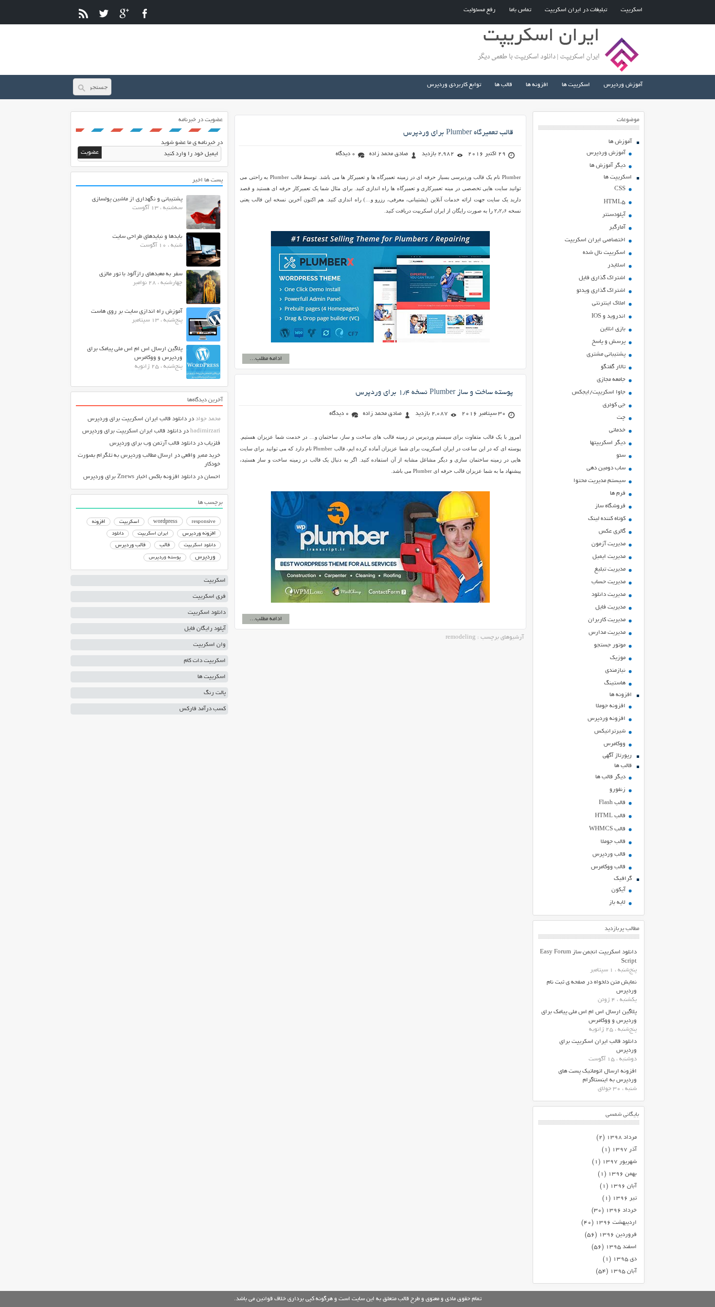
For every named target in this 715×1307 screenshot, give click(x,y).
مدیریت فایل (610, 607)
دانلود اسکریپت (199, 545)
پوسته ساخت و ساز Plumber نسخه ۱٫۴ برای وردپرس (434, 392)
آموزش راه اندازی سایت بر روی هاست (136, 311)
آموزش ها (620, 142)
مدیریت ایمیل (609, 557)
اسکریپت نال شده (604, 253)
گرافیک (623, 879)
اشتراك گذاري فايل (602, 278)
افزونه (98, 522)
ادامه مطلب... (266, 359)
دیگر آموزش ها (608, 165)
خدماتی (617, 430)
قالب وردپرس (609, 854)
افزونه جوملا (611, 706)
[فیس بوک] (144, 13)
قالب (165, 545)
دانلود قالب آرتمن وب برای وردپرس (152, 443)
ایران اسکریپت (153, 534)
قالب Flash (612, 803)
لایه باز (617, 902)
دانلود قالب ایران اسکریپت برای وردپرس (137, 419)
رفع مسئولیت (480, 10)
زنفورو (617, 790)
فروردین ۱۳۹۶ (618, 1235)
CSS (620, 189)
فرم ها (618, 493)
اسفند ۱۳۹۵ (621, 1247)
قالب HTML (610, 816)
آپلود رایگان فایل (205, 629)
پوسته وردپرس (165, 557)
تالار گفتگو (613, 367)
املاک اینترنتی (609, 303)
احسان (212, 477)
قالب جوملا (613, 842)
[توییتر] (103, 13)
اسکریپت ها (576, 85)
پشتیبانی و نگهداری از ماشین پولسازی (137, 199)
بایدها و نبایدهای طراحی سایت (147, 236)
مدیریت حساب (608, 582)
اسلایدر (617, 265)
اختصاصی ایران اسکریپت (595, 240)
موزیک (618, 658)
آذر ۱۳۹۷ (624, 1149)
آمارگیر (617, 227)
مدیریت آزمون (608, 544)
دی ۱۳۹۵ (625, 1259)
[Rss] (83, 13)
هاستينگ (615, 683)
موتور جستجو (610, 645)
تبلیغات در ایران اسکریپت (576, 10)
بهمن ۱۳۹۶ (622, 1174)
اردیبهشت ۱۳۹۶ (616, 1222)
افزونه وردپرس (607, 719)
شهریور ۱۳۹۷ (619, 1162)
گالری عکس (612, 531)
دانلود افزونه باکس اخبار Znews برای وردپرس (139, 477)
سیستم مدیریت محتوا (599, 481)
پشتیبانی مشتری (606, 354)
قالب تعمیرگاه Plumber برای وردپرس (458, 133)
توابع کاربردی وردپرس (454, 85)
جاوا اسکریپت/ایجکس (599, 392)
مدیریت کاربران (607, 620)
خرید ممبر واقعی (200, 455)
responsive (203, 522)
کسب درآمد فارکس (202, 709)
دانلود (118, 534)
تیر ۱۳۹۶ (624, 1198)
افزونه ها (537, 85)
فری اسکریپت (209, 596)
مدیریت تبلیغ (610, 569)
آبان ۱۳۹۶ (623, 1186)
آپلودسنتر (614, 215)
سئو (621, 455)
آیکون (618, 890)
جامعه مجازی (611, 379)
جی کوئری (614, 405)
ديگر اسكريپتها (608, 443)
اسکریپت (632, 10)
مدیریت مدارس (607, 632)
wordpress (165, 522)
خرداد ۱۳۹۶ (621, 1210)
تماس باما (520, 10)
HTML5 (615, 202)
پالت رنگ (215, 693)
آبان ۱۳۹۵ (623, 1271)
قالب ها (503, 85)
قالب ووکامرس (608, 867)
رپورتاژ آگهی (617, 755)
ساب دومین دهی (606, 468)
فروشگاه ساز (610, 506)
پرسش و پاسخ (609, 342)
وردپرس (205, 557)
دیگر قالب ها (610, 777)
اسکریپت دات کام (205, 661)
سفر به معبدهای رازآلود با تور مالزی (140, 274)
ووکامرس (615, 744)
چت (621, 417)
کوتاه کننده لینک (607, 519)
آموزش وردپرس (623, 85)
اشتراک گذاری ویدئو (601, 290)
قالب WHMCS (607, 829)
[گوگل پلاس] (124, 13)
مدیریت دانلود (608, 594)
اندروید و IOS (608, 316)
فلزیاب (212, 443)
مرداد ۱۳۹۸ (622, 1137)
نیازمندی (615, 670)
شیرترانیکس (610, 731)
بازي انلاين (613, 329)
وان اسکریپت (209, 645)
